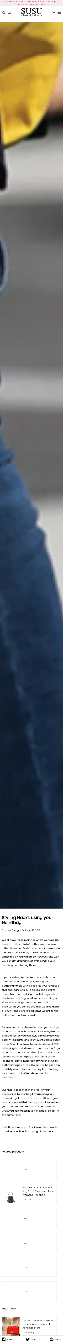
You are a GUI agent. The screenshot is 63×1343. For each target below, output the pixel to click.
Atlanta (47, 1098)
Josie (5, 1110)
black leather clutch (33, 1052)
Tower (10, 998)
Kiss (42, 1065)
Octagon (23, 998)
